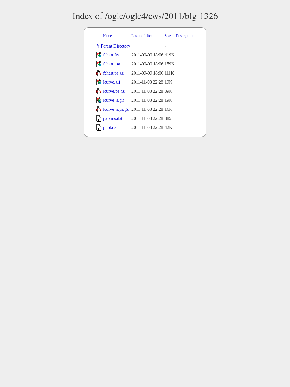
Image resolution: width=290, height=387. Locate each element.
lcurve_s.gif (113, 100)
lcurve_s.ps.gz (116, 109)
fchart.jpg (111, 63)
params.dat (112, 118)
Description (185, 35)
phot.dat (110, 127)
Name (107, 35)
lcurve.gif (111, 82)
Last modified (142, 35)
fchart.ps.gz (113, 73)
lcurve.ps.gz (114, 91)
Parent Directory (116, 46)
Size (168, 35)
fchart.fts (111, 54)
